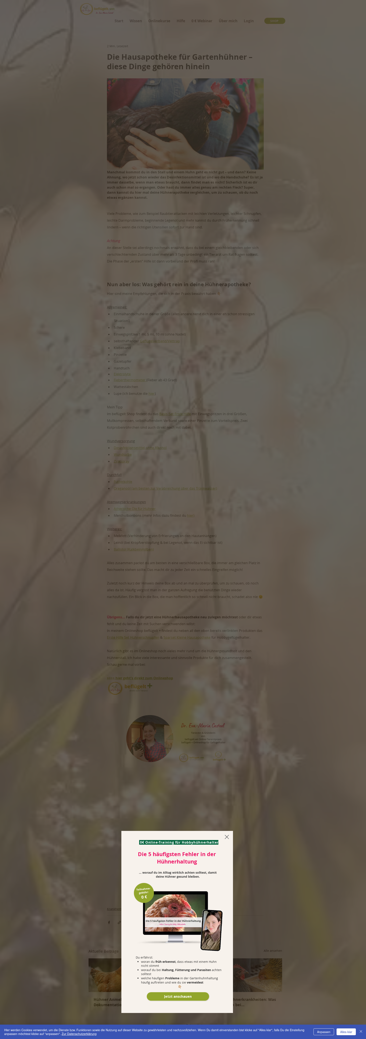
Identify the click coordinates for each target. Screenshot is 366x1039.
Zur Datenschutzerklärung (79, 1034)
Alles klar (346, 1032)
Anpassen (323, 1032)
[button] (227, 837)
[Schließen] (360, 1032)
